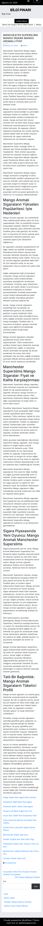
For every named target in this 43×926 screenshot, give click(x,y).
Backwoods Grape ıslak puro (15, 835)
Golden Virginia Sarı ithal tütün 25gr (18, 839)
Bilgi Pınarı (20, 10)
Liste (6, 894)
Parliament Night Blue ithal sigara (17, 802)
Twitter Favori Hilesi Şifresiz (16, 906)
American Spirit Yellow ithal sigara (18, 806)
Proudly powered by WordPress (18, 920)
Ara (4, 881)
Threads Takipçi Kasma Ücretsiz (18, 902)
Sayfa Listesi (9, 898)
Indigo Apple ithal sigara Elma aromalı (19, 797)
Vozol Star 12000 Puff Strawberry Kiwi (20, 815)
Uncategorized (10, 863)
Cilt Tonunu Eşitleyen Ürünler (27, 877)
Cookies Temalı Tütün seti (14, 858)
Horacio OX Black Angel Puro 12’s (17, 811)
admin (25, 45)
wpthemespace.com (27, 923)
